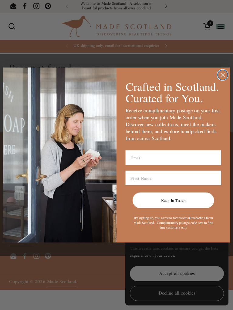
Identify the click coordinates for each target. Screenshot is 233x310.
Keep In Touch (173, 200)
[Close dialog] (223, 75)
